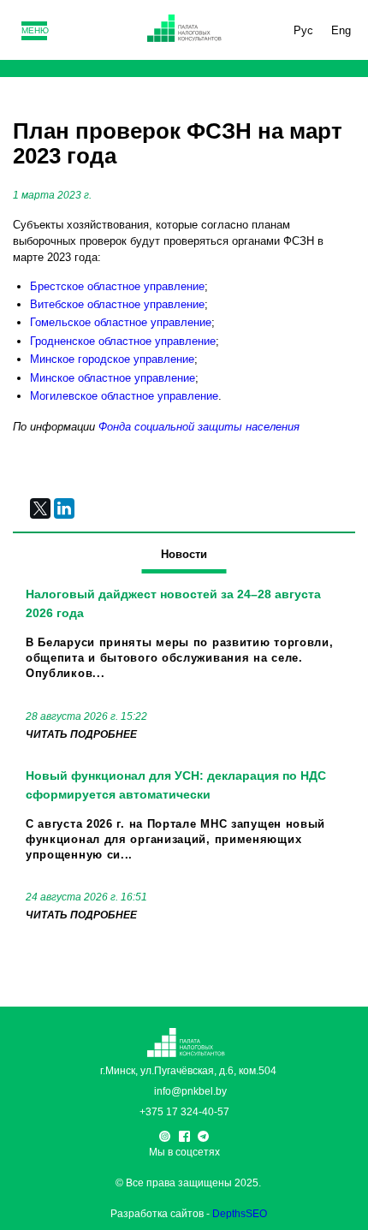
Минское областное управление (112, 377)
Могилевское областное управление (124, 395)
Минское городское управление (112, 359)
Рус (303, 30)
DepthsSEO (239, 1214)
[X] (40, 508)
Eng (341, 30)
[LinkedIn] (64, 508)
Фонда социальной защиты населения (199, 426)
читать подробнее (81, 734)
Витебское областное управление (117, 304)
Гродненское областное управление (123, 341)
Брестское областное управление (117, 286)
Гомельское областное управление (120, 322)
